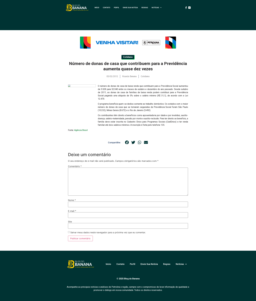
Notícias (155, 8)
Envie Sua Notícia (130, 8)
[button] (127, 142)
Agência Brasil (81, 130)
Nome (72, 200)
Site (70, 222)
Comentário (75, 166)
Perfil (116, 8)
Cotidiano (145, 76)
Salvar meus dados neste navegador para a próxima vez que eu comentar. (108, 232)
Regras (144, 8)
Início (97, 8)
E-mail (72, 211)
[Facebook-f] (186, 7)
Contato (106, 8)
